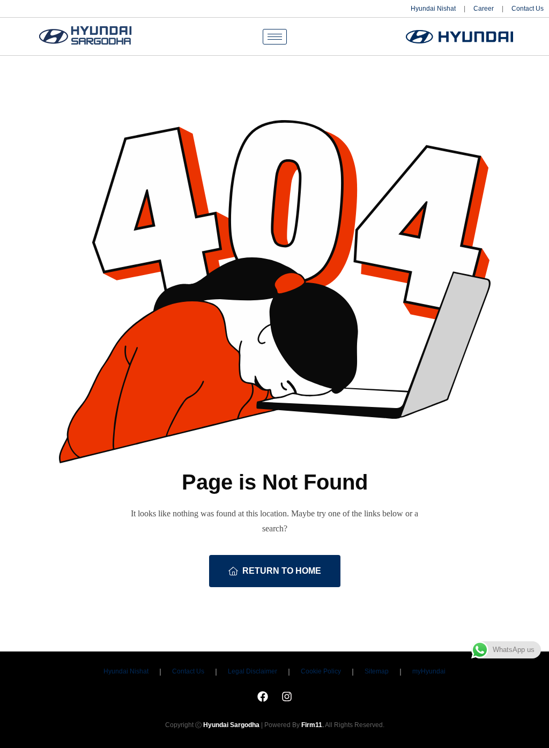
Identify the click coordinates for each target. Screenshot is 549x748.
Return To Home (281, 570)
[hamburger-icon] (275, 37)
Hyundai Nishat (433, 8)
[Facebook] (262, 696)
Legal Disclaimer (252, 671)
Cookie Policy (321, 671)
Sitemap (377, 671)
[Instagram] (287, 696)
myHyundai (429, 671)
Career (483, 8)
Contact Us (527, 8)
